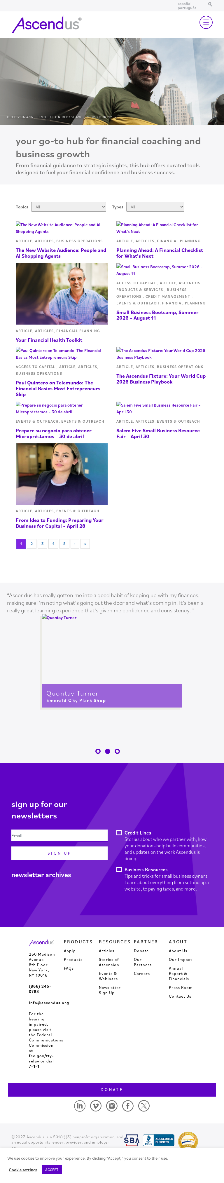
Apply (69, 950)
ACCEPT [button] (51, 1169)
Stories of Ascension (109, 962)
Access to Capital (136, 282)
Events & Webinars (108, 976)
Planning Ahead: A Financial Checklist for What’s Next (159, 253)
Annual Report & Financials (179, 973)
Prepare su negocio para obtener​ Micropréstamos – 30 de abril (54, 433)
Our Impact (180, 959)
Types (117, 207)
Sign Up (59, 853)
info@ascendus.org (49, 1002)
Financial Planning (179, 240)
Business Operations (80, 240)
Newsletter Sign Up (110, 990)
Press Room (181, 987)
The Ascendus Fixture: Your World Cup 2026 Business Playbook (161, 378)
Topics (22, 207)
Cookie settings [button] (23, 1169)
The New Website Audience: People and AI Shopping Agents (61, 253)
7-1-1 (34, 1066)
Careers (142, 973)
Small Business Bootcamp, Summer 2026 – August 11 (157, 315)
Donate (141, 950)
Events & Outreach (138, 303)
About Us (178, 950)
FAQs (69, 968)
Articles (44, 240)
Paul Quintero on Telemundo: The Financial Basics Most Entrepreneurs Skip (58, 388)
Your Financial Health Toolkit (49, 340)
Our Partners (143, 962)
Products (73, 959)
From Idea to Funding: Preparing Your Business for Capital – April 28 (60, 523)
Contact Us (180, 996)
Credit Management (169, 296)
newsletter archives (41, 874)
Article (24, 240)
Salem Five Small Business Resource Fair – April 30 (158, 433)
